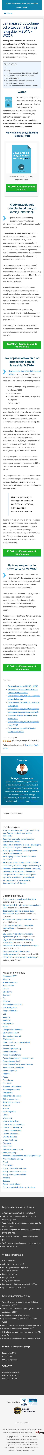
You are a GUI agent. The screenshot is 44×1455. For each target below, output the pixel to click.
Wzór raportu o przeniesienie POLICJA (19, 899)
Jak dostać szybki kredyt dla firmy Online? (21, 862)
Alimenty (6, 979)
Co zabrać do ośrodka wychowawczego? (20, 957)
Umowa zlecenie (10, 1137)
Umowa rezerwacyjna (12, 1130)
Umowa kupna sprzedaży (13, 1124)
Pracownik (7, 1083)
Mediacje (6, 1020)
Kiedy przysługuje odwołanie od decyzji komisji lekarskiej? (20, 77)
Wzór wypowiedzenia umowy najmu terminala (22, 1243)
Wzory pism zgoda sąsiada (14, 1174)
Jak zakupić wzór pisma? (13, 1264)
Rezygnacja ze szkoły (12, 1096)
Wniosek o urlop (9, 1152)
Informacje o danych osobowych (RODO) (19, 1284)
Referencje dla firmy (11, 1089)
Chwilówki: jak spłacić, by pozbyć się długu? (22, 865)
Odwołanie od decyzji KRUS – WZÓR (23, 686)
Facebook (34, 801)
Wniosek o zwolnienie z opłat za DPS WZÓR (21, 1338)
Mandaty (6, 1017)
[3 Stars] (7, 741)
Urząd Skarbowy (10, 1140)
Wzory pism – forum (11, 1246)
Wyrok (5, 1162)
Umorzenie (7, 1118)
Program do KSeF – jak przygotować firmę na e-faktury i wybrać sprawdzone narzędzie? (21, 833)
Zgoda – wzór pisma (11, 1184)
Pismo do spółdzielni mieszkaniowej (18, 1058)
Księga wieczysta (10, 1011)
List (4, 1014)
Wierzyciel (7, 1146)
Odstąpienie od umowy (12, 1029)
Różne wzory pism (11, 1099)
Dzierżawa (7, 992)
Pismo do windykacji (11, 1061)
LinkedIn (21, 801)
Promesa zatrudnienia (12, 1086)
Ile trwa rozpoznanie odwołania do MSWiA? (22, 86)
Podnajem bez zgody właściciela (17, 919)
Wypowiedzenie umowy (13, 1159)
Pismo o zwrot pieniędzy (13, 1067)
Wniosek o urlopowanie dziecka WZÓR (18, 1328)
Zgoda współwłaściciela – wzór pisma (19, 1187)
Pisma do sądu (9, 1045)
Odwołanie (29, 745)
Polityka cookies (9, 1277)
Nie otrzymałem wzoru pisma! (15, 1267)
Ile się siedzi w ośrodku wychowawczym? (20, 945)
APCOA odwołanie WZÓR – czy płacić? (18, 1213)
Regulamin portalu (10, 1271)
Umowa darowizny (11, 1121)
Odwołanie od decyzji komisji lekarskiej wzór (23, 73)
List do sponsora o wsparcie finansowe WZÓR (22, 1325)
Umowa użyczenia (10, 1134)
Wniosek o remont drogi (13, 1149)
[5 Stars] (11, 741)
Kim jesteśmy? (8, 1261)
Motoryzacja (8, 1023)
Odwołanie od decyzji (12, 1036)
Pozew (5, 1077)
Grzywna (6, 1001)
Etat (4, 998)
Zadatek (6, 1178)
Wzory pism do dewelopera (14, 1168)
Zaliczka (6, 1181)
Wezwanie (7, 1143)
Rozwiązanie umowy (11, 1102)
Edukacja (6, 995)
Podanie (6, 1074)
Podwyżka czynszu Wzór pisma (15, 1315)
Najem (5, 1026)
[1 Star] (4, 741)
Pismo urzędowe (10, 1070)
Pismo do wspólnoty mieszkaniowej (18, 1064)
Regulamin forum (9, 1274)
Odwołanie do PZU (11, 1033)
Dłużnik (6, 989)
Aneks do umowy (10, 982)
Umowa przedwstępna (12, 1127)
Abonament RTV (10, 976)
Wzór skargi (8, 1165)
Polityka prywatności (11, 1281)
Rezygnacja (8, 1093)
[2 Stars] (5, 741)
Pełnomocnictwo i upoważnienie (16, 1042)
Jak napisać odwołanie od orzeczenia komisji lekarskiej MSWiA (20, 82)
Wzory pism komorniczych (14, 1171)
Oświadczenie (9, 1039)
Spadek (6, 1108)
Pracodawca (8, 1080)
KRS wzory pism (10, 1007)
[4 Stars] (9, 741)
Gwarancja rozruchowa (12, 1004)
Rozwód (6, 1105)
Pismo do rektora (10, 1052)
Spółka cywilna (9, 1111)
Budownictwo (8, 985)
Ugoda (5, 1115)
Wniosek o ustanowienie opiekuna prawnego (22, 1156)
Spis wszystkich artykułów (13, 1287)
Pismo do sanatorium (12, 1055)
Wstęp (7, 70)
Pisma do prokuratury (12, 1048)
